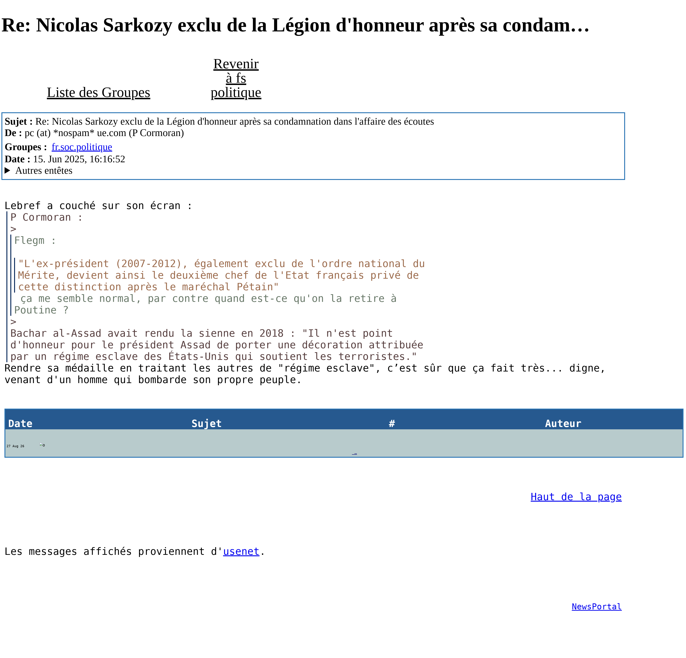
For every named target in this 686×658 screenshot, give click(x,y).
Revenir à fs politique (236, 78)
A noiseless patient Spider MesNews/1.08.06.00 (112, 170)
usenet (241, 551)
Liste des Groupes (98, 92)
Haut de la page (576, 497)
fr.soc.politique (82, 146)
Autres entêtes (44, 170)
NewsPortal (597, 606)
